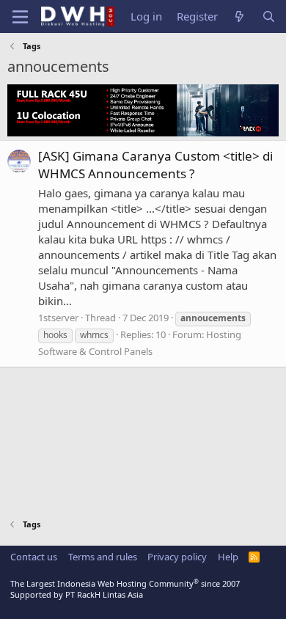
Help (228, 556)
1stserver (58, 317)
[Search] (268, 16)
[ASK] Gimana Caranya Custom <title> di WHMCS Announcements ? (155, 164)
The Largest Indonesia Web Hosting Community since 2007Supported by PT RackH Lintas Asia (125, 589)
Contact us (33, 556)
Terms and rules (102, 556)
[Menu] (20, 17)
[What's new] (239, 16)
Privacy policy (177, 556)
